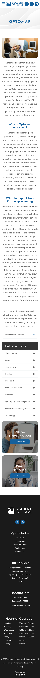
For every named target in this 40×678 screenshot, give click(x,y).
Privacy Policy (30, 663)
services (8, 360)
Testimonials (20, 548)
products (9, 395)
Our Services (20, 541)
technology (10, 415)
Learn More (20, 441)
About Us (20, 538)
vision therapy (11, 353)
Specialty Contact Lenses (20, 574)
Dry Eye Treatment (20, 578)
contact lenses (11, 367)
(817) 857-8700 (23, 605)
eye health (9, 381)
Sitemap (20, 666)
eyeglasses (10, 374)
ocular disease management (17, 408)
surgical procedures (13, 388)
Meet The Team (20, 544)
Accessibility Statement (13, 663)
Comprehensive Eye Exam (20, 567)
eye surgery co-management (17, 401)
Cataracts (20, 581)
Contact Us (20, 475)
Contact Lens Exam (20, 571)
